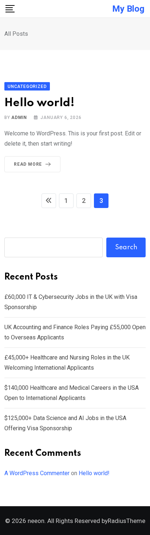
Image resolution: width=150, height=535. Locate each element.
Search (126, 247)
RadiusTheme (126, 520)
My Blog (128, 9)
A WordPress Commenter (37, 473)
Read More (28, 164)
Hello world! (39, 103)
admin (19, 117)
